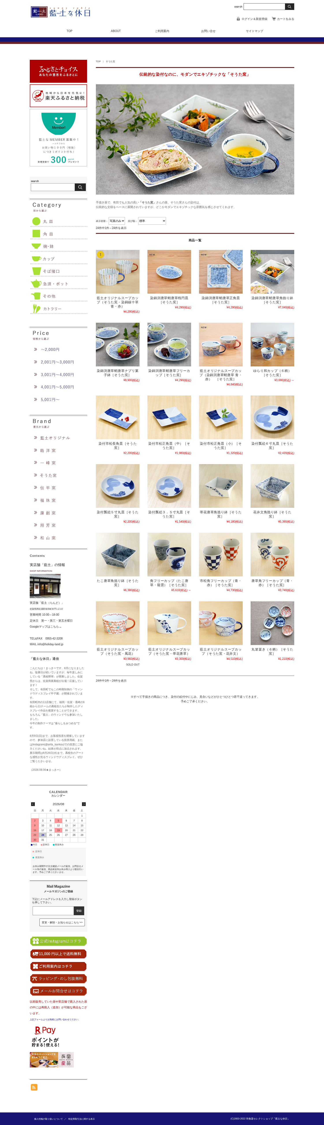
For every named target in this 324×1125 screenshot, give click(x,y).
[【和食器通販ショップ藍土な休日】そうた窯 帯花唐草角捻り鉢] (221, 486)
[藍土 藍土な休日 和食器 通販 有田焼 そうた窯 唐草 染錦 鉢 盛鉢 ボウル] (272, 272)
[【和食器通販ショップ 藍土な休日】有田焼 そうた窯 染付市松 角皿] (118, 417)
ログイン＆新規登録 (254, 19)
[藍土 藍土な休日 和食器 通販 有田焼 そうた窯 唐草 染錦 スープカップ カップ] (221, 344)
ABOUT (116, 31)
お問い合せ (208, 31)
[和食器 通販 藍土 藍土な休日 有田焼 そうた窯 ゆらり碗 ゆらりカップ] (272, 344)
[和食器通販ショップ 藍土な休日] (63, 16)
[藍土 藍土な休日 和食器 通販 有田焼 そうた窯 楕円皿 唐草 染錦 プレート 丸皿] (169, 272)
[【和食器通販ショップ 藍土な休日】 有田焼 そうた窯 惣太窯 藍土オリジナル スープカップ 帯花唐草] (169, 623)
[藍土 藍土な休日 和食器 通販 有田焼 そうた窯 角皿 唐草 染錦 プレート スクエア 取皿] (221, 272)
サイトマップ (254, 31)
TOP (70, 31)
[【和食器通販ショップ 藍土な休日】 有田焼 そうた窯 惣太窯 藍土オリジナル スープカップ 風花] (118, 623)
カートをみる (285, 19)
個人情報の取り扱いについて (48, 1119)
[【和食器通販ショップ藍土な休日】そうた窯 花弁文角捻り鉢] (272, 486)
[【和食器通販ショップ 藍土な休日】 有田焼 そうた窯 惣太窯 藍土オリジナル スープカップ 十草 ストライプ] (118, 272)
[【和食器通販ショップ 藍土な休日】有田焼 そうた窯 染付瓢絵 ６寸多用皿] (272, 417)
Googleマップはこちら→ (46, 626)
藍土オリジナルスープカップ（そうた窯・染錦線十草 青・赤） (117, 302)
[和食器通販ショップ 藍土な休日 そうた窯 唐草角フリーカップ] (272, 554)
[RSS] (34, 1088)
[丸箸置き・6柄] (272, 623)
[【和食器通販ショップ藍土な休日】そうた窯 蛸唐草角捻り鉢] (118, 554)
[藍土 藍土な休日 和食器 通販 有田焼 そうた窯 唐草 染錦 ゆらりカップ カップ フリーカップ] (169, 344)
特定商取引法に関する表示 (81, 1119)
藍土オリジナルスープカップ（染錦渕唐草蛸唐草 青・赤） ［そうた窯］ (220, 375)
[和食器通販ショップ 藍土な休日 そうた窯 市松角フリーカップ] (221, 554)
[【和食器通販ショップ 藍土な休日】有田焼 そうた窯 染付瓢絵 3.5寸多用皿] (169, 486)
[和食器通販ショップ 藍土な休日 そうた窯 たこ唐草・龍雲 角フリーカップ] (169, 554)
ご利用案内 (162, 31)
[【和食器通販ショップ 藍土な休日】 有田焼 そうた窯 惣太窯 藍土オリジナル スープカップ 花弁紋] (221, 623)
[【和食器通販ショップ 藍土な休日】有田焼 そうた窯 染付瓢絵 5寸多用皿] (118, 486)
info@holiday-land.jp (50, 644)
